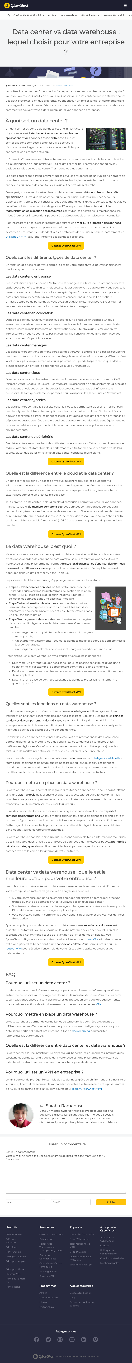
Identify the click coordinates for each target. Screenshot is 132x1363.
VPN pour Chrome (11, 1241)
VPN (98, 1004)
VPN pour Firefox (16, 1256)
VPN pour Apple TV (15, 1263)
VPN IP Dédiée (78, 1251)
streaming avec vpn (81, 1264)
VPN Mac (11, 1247)
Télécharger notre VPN (80, 1245)
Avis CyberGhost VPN (82, 1234)
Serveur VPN (46, 1276)
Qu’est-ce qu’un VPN (51, 1234)
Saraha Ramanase (64, 85)
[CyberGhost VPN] (16, 5)
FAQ (72, 1297)
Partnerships (46, 1306)
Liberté (43, 1302)
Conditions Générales (112, 1258)
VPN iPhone (13, 1286)
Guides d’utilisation (80, 1292)
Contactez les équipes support (82, 1304)
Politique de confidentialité (108, 1252)
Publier (111, 1202)
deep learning (81, 1031)
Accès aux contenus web (61, 15)
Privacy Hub (46, 1239)
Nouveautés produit (114, 15)
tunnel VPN (91, 939)
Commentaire (12, 1159)
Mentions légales (109, 1263)
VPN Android (13, 1251)
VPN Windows (14, 1234)
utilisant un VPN (16, 236)
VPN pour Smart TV (15, 1280)
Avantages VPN (48, 1271)
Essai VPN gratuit (80, 1239)
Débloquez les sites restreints (80, 1258)
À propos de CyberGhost (107, 1239)
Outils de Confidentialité (47, 1257)
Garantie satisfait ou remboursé (50, 1265)
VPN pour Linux (15, 1269)
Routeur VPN (13, 1274)
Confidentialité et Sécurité (27, 15)
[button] (125, 5)
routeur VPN (14, 948)
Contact (104, 1245)
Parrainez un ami (48, 1297)
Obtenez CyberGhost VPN (66, 245)
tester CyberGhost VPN (87, 1088)
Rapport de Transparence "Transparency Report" (51, 1247)
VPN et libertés (88, 15)
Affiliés (43, 1292)
